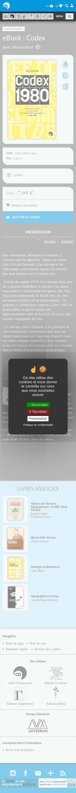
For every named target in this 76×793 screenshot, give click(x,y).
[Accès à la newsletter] (37, 16)
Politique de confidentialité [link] (38, 424)
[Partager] (44, 16)
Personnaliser (38, 418)
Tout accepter (39, 404)
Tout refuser (39, 411)
